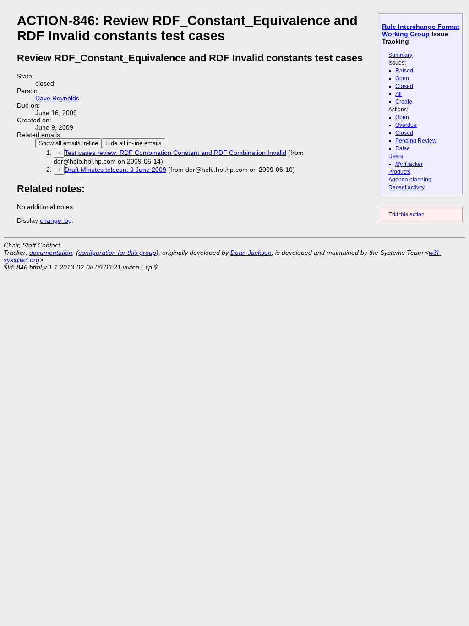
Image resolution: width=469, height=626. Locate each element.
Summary (400, 55)
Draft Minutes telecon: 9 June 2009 (115, 169)
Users (395, 156)
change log (56, 220)
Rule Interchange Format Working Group (420, 30)
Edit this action (406, 214)
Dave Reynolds (57, 98)
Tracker (409, 164)
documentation (50, 252)
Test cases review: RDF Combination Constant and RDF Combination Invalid (175, 152)
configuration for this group (117, 252)
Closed (404, 86)
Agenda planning (409, 179)
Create (403, 102)
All (398, 94)
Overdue (406, 125)
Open (402, 78)
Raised (404, 70)
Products (399, 172)
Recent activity (406, 187)
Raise (402, 148)
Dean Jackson (251, 252)
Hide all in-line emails (133, 143)
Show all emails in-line (68, 143)
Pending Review (415, 140)
